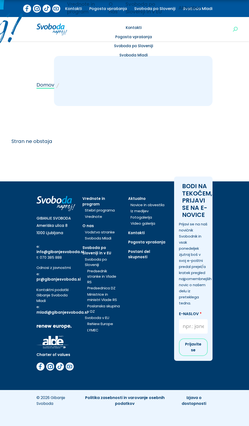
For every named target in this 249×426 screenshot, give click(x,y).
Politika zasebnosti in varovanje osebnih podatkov (125, 400)
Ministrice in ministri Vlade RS (102, 297)
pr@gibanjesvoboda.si (58, 279)
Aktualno (189, 7)
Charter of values (53, 354)
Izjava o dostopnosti (194, 400)
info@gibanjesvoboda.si (60, 251)
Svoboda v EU (97, 317)
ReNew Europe (100, 323)
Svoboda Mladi (133, 55)
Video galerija (143, 223)
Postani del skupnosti (139, 254)
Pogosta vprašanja (133, 36)
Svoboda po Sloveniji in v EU (96, 250)
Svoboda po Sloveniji (133, 45)
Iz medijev (140, 210)
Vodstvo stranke (100, 232)
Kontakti (134, 27)
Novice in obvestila (147, 204)
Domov (45, 84)
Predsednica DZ (101, 288)
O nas (88, 225)
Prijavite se (193, 347)
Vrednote (93, 216)
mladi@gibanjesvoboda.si (62, 312)
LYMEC (92, 330)
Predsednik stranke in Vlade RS (101, 276)
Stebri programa (100, 210)
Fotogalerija (141, 217)
